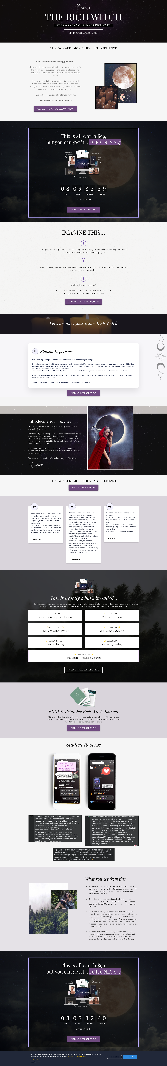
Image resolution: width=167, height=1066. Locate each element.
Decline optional (114, 1057)
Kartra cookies (81, 1056)
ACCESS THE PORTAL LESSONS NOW (55, 108)
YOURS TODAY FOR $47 (83, 487)
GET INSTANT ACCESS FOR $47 (83, 32)
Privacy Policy (34, 1059)
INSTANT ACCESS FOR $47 (83, 209)
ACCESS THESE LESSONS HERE (83, 669)
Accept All (130, 1057)
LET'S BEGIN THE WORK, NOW (83, 301)
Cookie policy (72, 1056)
